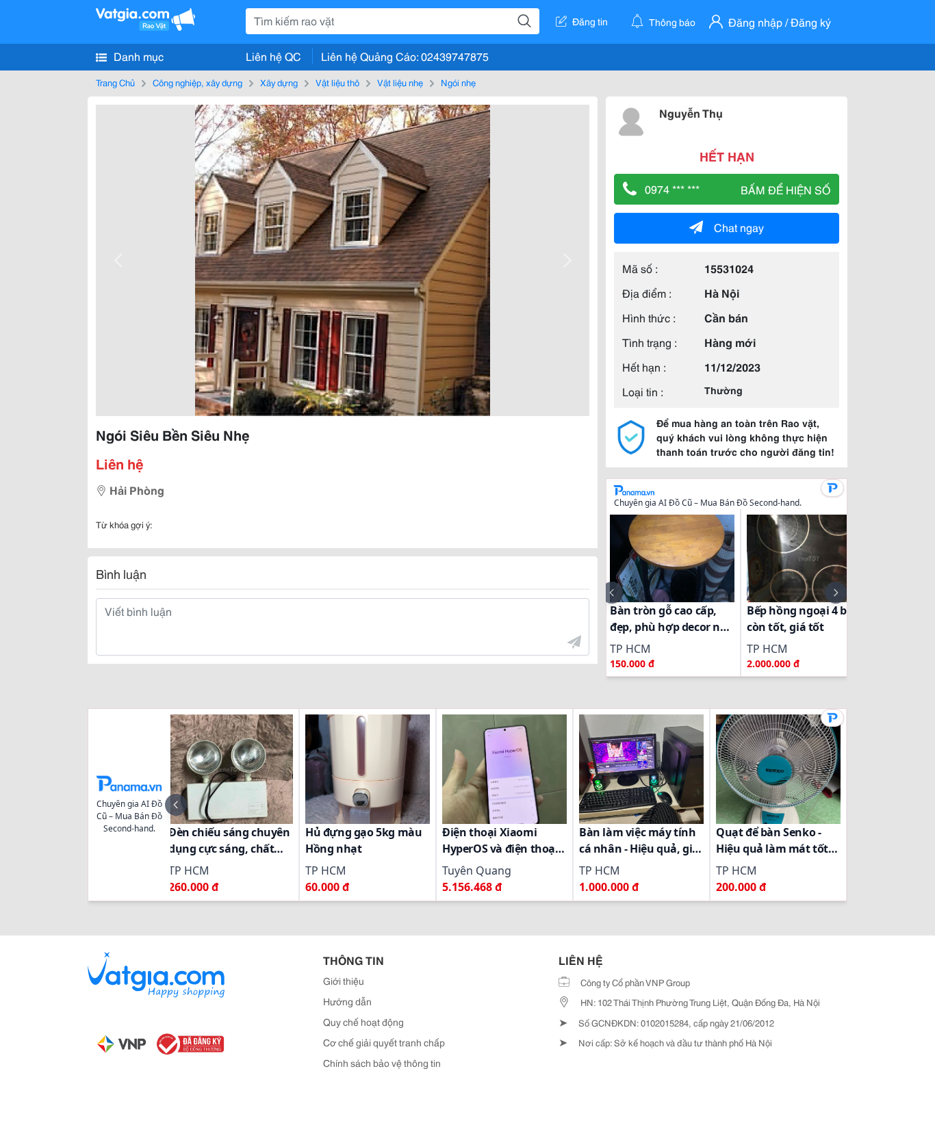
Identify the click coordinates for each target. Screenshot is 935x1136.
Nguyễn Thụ (691, 112)
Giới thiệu (343, 980)
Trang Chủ (115, 82)
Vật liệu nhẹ (400, 82)
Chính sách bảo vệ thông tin (382, 1063)
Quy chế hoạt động (363, 1022)
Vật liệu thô (337, 82)
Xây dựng (279, 82)
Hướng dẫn (347, 1001)
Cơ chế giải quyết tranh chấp (384, 1042)
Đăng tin (590, 21)
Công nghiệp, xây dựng (197, 82)
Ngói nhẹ (458, 82)
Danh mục (137, 56)
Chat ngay (739, 227)
